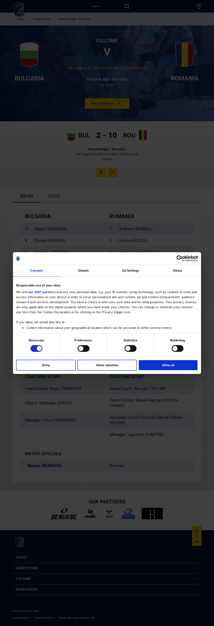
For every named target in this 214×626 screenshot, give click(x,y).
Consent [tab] (36, 270)
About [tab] (177, 270)
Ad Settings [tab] (130, 270)
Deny (46, 365)
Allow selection (107, 365)
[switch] (83, 348)
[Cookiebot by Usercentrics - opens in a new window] (179, 258)
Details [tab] (83, 270)
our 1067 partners (42, 292)
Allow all (168, 365)
